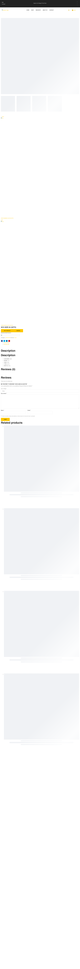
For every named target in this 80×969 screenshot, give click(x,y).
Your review (4, 393)
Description (6, 342)
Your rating (4, 388)
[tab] (41, 343)
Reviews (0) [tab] (8, 369)
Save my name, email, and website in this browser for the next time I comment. (18, 416)
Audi (15, 337)
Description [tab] (8, 350)
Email (29, 410)
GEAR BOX (8, 337)
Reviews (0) (6, 344)
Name (2, 410)
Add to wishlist (7, 330)
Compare (18, 330)
